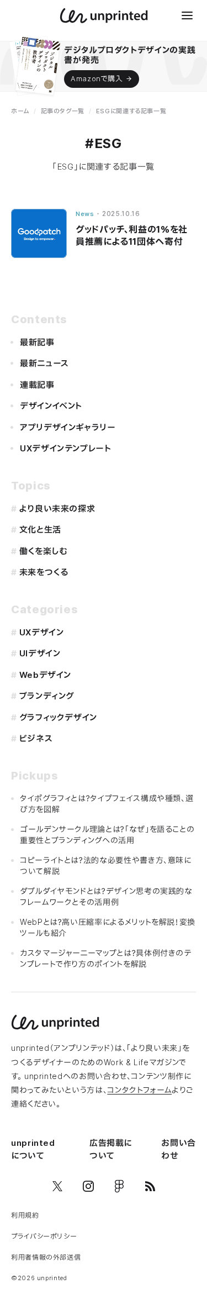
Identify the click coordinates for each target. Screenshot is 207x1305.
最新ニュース (44, 363)
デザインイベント (51, 406)
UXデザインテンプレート (66, 448)
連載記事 (37, 385)
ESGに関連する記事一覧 (131, 111)
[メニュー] (187, 15)
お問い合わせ (178, 1149)
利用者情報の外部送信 (46, 1257)
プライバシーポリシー (44, 1236)
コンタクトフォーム (139, 1089)
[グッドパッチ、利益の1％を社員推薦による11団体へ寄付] (39, 233)
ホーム (20, 111)
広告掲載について (110, 1149)
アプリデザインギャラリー (68, 427)
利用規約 (25, 1215)
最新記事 (37, 342)
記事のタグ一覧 (62, 111)
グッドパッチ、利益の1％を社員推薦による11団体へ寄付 (132, 235)
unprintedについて (33, 1149)
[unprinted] (104, 16)
